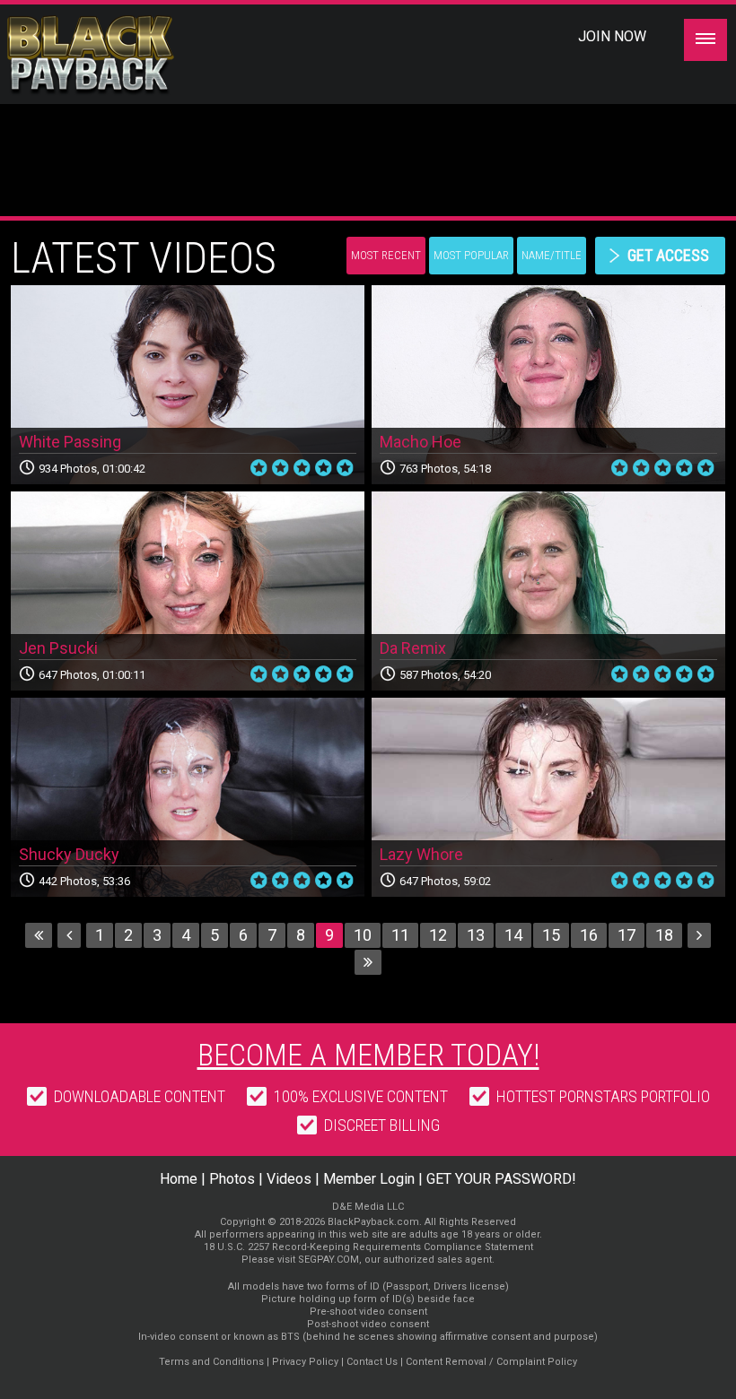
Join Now (612, 36)
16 (589, 934)
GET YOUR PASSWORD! (501, 1178)
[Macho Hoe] (548, 384)
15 (551, 934)
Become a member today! (368, 1055)
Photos (232, 1178)
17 (626, 934)
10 (363, 934)
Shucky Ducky (69, 854)
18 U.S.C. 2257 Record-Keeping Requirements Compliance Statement (368, 1247)
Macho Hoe (420, 441)
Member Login (369, 1178)
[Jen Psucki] (187, 591)
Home (178, 1178)
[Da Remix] (548, 591)
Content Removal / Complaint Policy (491, 1362)
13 (476, 934)
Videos (289, 1178)
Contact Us (372, 1362)
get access (668, 255)
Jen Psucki (58, 648)
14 (513, 934)
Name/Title (551, 255)
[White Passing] (187, 384)
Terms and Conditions (211, 1362)
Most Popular (471, 255)
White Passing (70, 441)
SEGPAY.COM (328, 1259)
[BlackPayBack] (125, 55)
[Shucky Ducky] (187, 797)
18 (664, 934)
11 (400, 934)
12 (438, 934)
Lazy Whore (421, 854)
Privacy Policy (305, 1362)
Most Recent (386, 255)
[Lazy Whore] (548, 797)
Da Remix (413, 648)
